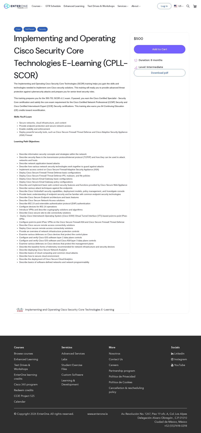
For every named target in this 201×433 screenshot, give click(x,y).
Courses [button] (36, 6)
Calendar (19, 401)
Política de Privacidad (122, 376)
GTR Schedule (53, 6)
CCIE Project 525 (24, 396)
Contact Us (116, 359)
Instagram (180, 359)
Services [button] (122, 6)
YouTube (179, 365)
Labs (64, 359)
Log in (164, 6)
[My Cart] (195, 6)
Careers (113, 365)
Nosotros (114, 353)
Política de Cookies (120, 382)
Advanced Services (73, 353)
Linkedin (179, 353)
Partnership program (122, 370)
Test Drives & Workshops (100, 6)
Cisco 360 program (26, 384)
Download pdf (159, 73)
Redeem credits (23, 390)
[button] (178, 6)
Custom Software (72, 374)
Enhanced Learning (74, 6)
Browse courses (23, 353)
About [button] (135, 6)
